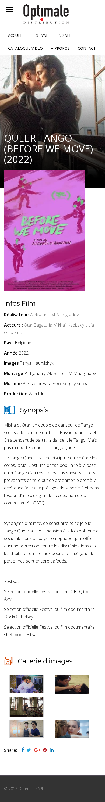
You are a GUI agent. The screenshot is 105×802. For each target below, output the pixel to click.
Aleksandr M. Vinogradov (54, 315)
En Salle (65, 35)
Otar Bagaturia (38, 325)
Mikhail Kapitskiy (68, 325)
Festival (40, 35)
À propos (60, 48)
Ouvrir (14, 13)
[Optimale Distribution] (52, 14)
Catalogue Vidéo (25, 48)
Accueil (15, 35)
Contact (87, 48)
